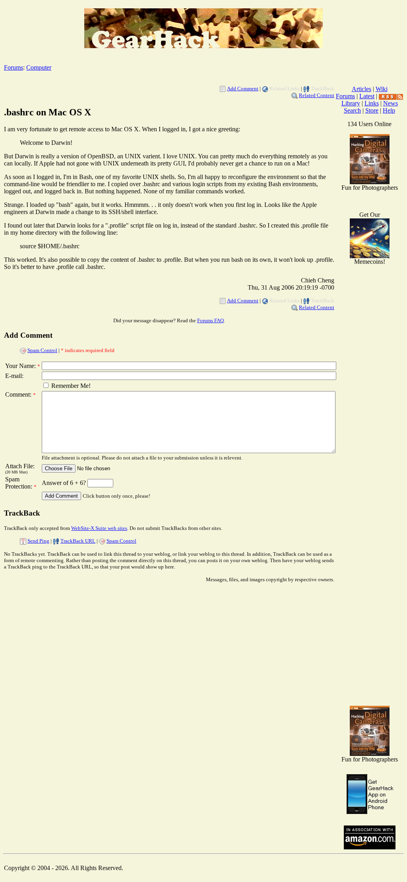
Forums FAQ (210, 320)
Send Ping (38, 541)
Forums (13, 67)
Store (371, 110)
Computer (38, 67)
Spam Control (42, 350)
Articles (361, 89)
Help (389, 110)
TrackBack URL (77, 541)
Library (350, 103)
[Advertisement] (369, 573)
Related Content (316, 95)
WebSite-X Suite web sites (99, 528)
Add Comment (242, 89)
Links (371, 103)
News (390, 103)
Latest (366, 96)
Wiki (382, 89)
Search (352, 110)
